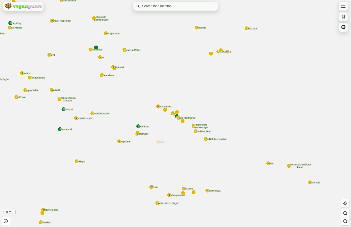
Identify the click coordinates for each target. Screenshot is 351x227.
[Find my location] (345, 203)
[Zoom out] (345, 221)
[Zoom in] (345, 213)
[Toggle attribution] (6, 221)
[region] (175, 113)
